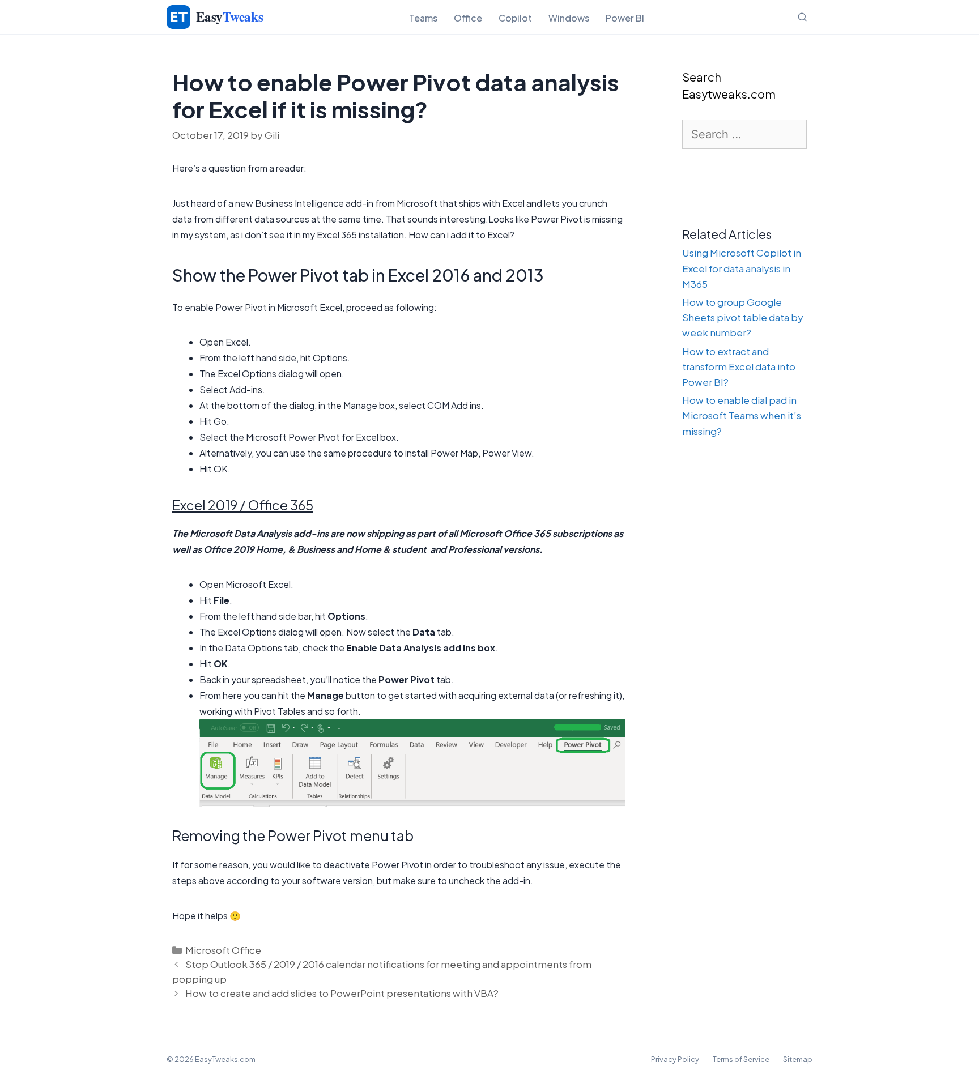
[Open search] (802, 17)
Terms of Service (741, 1059)
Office (468, 18)
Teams (423, 18)
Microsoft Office (223, 950)
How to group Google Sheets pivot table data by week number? (742, 317)
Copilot (515, 18)
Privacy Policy (675, 1059)
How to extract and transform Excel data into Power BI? (738, 366)
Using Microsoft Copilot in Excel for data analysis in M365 (741, 267)
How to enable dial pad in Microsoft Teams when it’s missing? (741, 415)
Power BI (625, 18)
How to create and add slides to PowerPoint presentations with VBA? (342, 993)
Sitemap (797, 1059)
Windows (568, 18)
